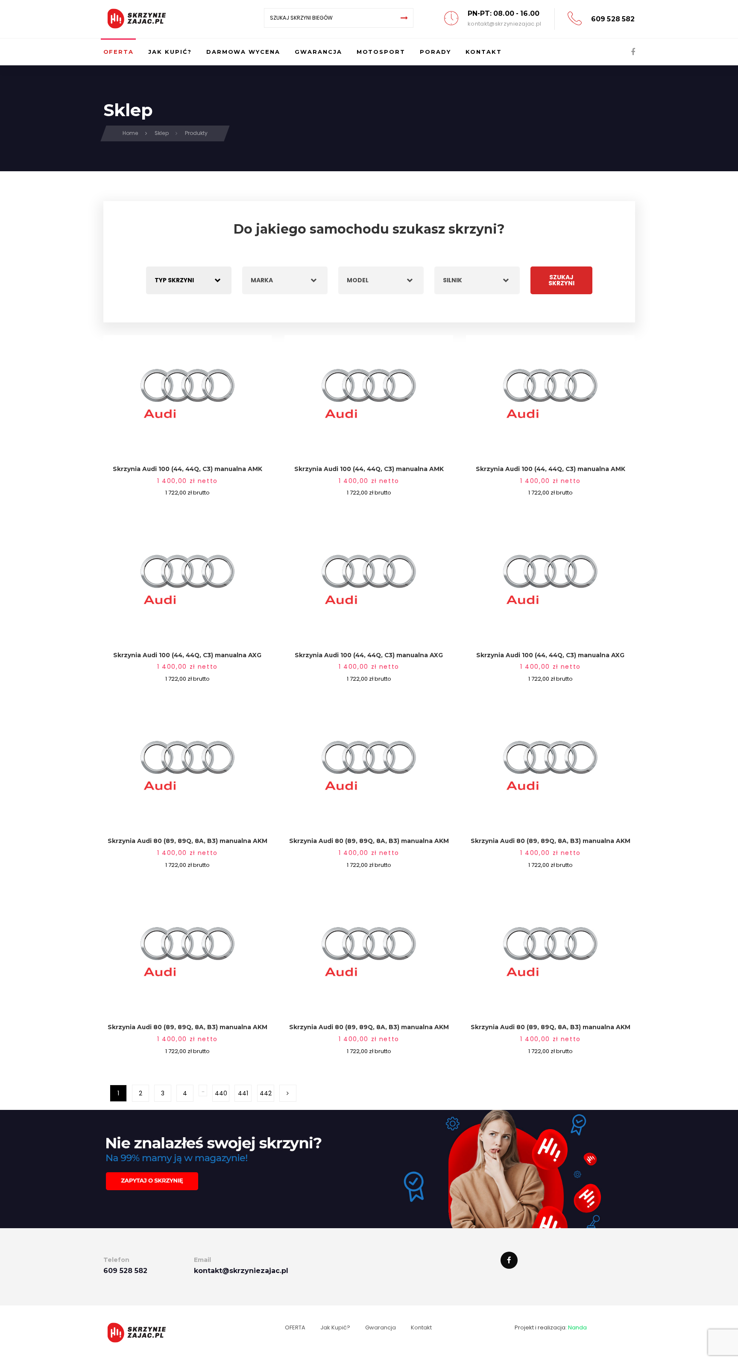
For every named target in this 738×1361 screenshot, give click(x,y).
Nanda (577, 1327)
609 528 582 (613, 19)
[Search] (404, 18)
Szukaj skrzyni (561, 280)
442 (266, 1093)
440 (221, 1093)
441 (243, 1093)
